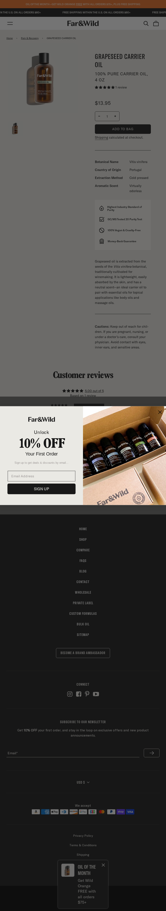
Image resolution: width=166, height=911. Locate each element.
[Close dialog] (160, 412)
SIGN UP (41, 488)
